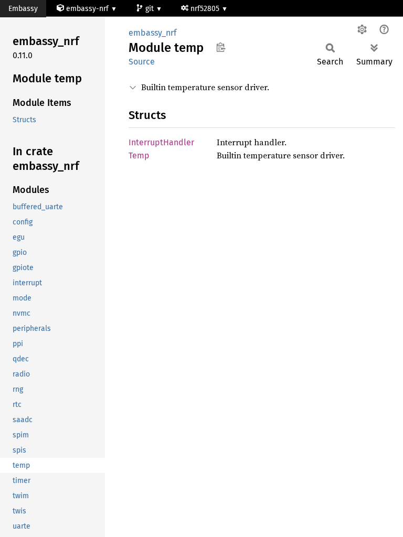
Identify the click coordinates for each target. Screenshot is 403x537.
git (150, 8)
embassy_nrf (152, 33)
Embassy (23, 8)
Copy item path (220, 47)
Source (142, 62)
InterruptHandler (161, 142)
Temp (139, 155)
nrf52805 (205, 8)
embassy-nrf (87, 8)
